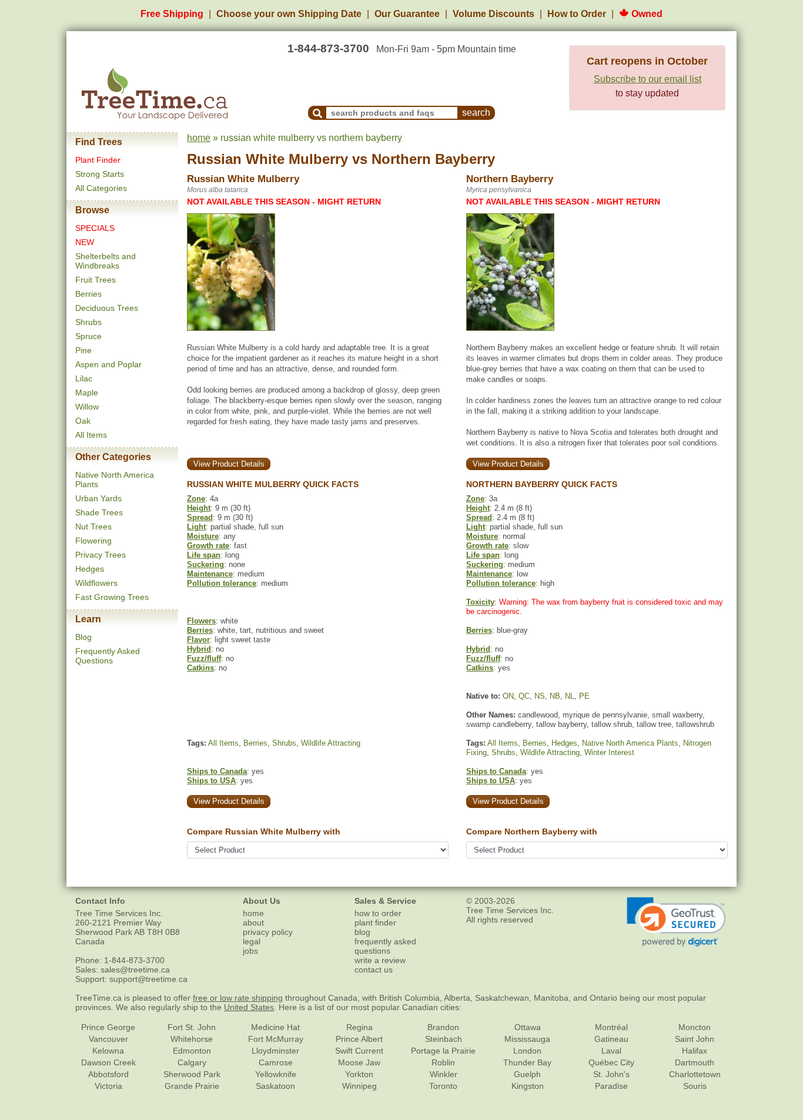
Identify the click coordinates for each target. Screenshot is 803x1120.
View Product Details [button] (229, 464)
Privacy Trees (100, 554)
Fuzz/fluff (204, 658)
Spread (200, 517)
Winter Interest (609, 752)
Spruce (88, 336)
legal (251, 941)
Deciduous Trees (106, 308)
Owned (646, 14)
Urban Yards (98, 498)
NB (555, 696)
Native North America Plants (630, 743)
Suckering (205, 564)
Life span (203, 555)
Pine (83, 350)
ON (508, 696)
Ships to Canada (217, 771)
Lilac (83, 378)
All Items (91, 435)
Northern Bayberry (433, 159)
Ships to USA (211, 780)
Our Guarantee (407, 14)
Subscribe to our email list (647, 79)
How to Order (576, 14)
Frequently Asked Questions (107, 655)
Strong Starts (99, 174)
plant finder (375, 922)
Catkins (200, 667)
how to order (378, 913)
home (198, 138)
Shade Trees (99, 512)
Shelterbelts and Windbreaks (105, 261)
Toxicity (480, 602)
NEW (84, 242)
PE (584, 696)
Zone (196, 498)
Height (198, 508)
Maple (86, 392)
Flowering (93, 540)
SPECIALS (95, 228)
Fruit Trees (95, 279)
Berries (88, 294)
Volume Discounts (493, 14)
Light (196, 526)
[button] (676, 922)
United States (249, 1007)
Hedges (89, 569)
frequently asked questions (385, 946)
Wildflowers (96, 583)
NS (539, 696)
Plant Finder (98, 160)
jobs (250, 950)
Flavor (198, 639)
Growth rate (208, 545)
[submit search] (317, 113)
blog (362, 932)
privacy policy (268, 932)
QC (524, 696)
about (253, 922)
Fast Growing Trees (112, 597)
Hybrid (199, 649)
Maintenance (210, 573)
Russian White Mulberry (267, 159)
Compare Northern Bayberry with (531, 831)
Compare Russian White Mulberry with (263, 831)
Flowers (201, 620)
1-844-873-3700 (328, 48)
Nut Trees (93, 526)
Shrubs (88, 322)
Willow (87, 406)
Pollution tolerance (221, 583)
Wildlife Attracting (330, 743)
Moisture (203, 536)
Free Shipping (171, 14)
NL (569, 696)
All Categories (101, 188)
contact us (373, 969)
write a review (380, 960)
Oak (83, 420)
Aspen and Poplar (108, 364)
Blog (83, 637)
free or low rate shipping (238, 997)
